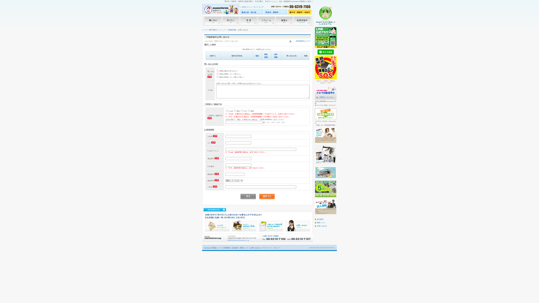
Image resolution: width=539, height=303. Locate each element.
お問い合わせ (322, 226)
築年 (276, 54)
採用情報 (226, 248)
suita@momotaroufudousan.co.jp (238, 240)
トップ (204, 30)
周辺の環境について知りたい (230, 74)
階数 (276, 57)
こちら (235, 41)
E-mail (230, 111)
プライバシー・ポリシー (271, 248)
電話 (238, 111)
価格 (257, 56)
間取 (266, 54)
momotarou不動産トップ (212, 248)
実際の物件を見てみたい (228, 71)
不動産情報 (232, 30)
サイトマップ (258, 7)
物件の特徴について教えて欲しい (232, 77)
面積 (266, 57)
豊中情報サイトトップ (217, 30)
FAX (245, 111)
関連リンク (321, 223)
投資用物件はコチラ (303, 41)
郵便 (252, 111)
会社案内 (320, 219)
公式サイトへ (246, 7)
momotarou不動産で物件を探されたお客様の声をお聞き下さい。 (326, 140)
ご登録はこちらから (326, 97)
